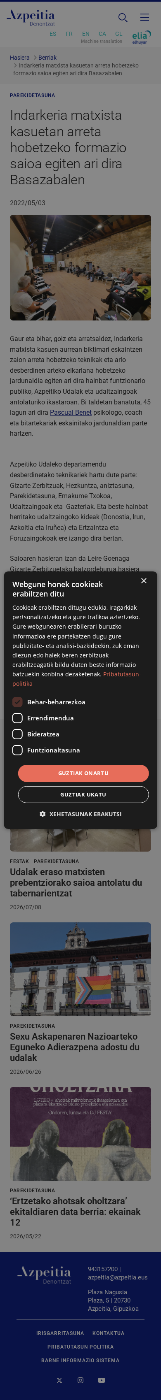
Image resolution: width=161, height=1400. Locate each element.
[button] (81, 814)
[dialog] (80, 700)
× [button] (143, 581)
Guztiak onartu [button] (83, 773)
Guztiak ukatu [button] (83, 794)
